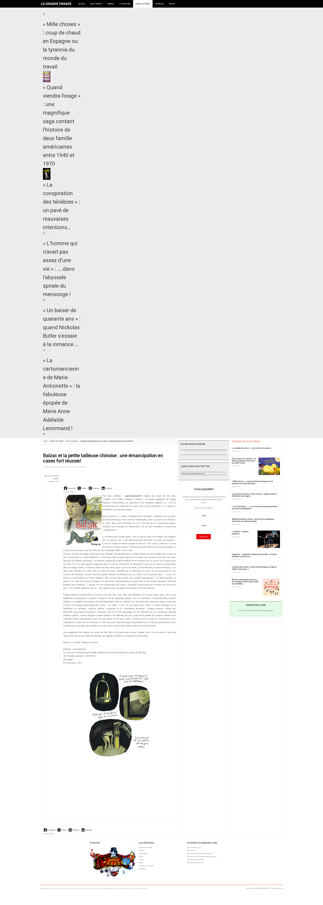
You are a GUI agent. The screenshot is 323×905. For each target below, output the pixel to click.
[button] (70, 488)
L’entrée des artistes (145, 847)
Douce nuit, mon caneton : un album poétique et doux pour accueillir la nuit (244, 461)
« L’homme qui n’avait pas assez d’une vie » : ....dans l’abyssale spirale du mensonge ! (60, 268)
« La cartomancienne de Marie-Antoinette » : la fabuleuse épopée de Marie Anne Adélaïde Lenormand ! (61, 394)
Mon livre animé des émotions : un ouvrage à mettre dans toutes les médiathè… (245, 582)
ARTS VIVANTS (96, 4)
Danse (141, 857)
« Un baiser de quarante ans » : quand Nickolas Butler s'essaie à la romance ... (61, 327)
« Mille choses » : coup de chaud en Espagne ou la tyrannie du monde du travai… (252, 482)
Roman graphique (72, 441)
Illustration (142, 869)
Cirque (141, 863)
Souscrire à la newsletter (195, 860)
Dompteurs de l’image (146, 866)
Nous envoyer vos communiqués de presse (202, 857)
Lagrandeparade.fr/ (133, 496)
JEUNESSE (159, 4)
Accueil (81, 4)
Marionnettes (143, 853)
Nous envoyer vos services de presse (200, 853)
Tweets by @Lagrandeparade (193, 473)
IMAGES (111, 4)
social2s (72, 492)
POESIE (172, 4)
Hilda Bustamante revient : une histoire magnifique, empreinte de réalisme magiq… (253, 520)
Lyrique (141, 860)
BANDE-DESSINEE (143, 4)
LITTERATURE (124, 4)
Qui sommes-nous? (193, 847)
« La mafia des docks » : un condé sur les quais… (252, 448)
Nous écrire (191, 850)
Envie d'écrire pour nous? (196, 863)
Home (46, 441)
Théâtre (141, 850)
